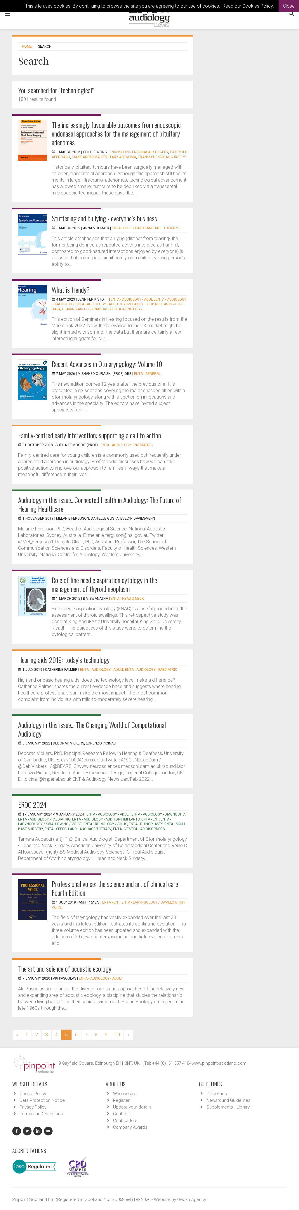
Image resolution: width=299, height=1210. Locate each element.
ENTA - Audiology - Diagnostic (158, 814)
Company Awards (130, 1127)
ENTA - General (147, 374)
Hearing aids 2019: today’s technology (63, 659)
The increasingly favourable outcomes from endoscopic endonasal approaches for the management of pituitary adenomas (116, 133)
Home (27, 46)
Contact (121, 1113)
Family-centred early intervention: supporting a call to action (89, 435)
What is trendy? (71, 289)
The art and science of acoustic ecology (64, 968)
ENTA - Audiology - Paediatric (126, 445)
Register (121, 1100)
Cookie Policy (33, 1093)
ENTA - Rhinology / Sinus (105, 824)
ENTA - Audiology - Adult (132, 299)
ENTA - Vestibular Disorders (139, 829)
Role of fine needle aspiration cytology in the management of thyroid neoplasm (104, 584)
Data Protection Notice (42, 1100)
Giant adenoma (86, 157)
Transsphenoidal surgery (162, 157)
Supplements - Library (228, 1107)
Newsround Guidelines (228, 1100)
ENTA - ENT (150, 819)
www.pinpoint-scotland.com (219, 1063)
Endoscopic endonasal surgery (138, 152)
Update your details (132, 1107)
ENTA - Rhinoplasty (146, 824)
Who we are (124, 1093)
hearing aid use (76, 309)
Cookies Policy (257, 6)
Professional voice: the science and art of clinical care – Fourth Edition (117, 888)
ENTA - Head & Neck (127, 599)
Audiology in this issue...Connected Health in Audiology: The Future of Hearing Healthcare (99, 504)
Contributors (125, 1120)
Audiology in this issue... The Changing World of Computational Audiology (92, 729)
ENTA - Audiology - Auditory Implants (109, 304)
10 (117, 1034)
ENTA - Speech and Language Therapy (145, 228)
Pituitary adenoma (118, 157)
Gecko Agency (191, 1199)
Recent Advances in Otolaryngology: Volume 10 (107, 363)
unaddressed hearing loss (117, 309)
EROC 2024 (32, 804)
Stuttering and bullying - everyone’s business (104, 218)
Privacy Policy (33, 1107)
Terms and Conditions (41, 1113)
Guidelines (216, 1093)
